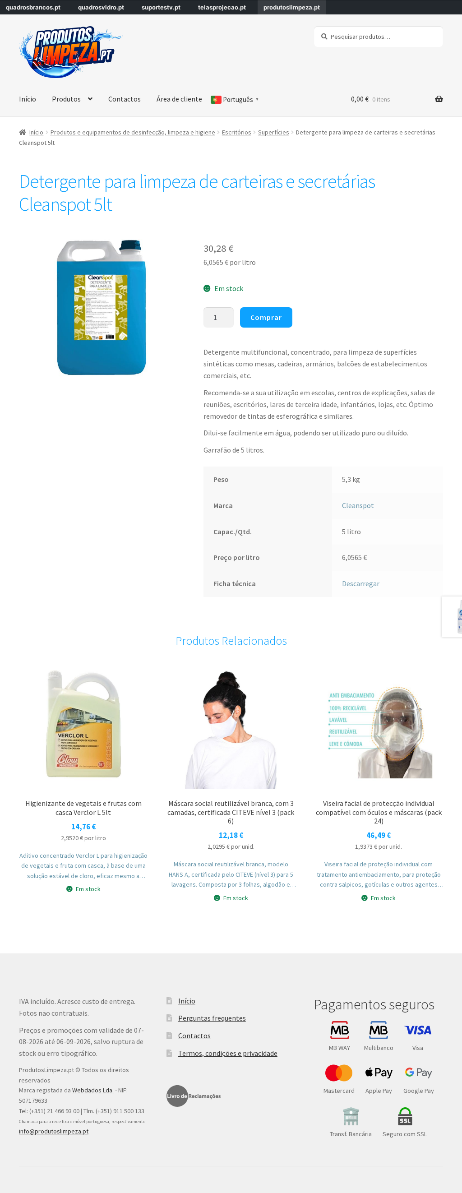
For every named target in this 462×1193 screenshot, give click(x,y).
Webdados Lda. (93, 1090)
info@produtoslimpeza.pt (53, 1131)
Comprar (266, 317)
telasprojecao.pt (222, 7)
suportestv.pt (161, 7)
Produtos (66, 98)
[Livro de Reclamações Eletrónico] (193, 1096)
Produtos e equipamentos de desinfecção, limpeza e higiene (133, 132)
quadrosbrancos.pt (33, 7)
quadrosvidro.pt (101, 7)
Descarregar (360, 583)
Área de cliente (179, 98)
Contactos (124, 98)
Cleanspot (358, 505)
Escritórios (236, 132)
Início (27, 98)
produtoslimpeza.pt (291, 7)
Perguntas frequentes (212, 1017)
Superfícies (273, 132)
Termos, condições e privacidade (227, 1053)
